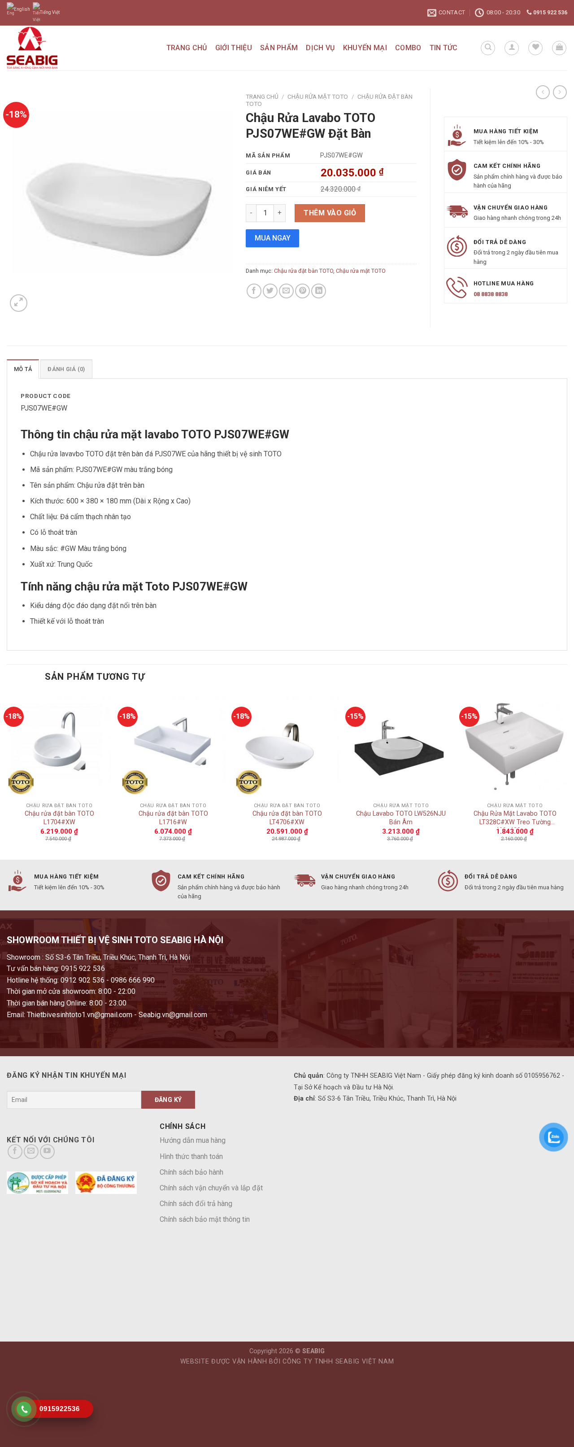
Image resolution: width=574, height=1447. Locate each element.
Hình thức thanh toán (191, 1156)
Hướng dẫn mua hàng (193, 1140)
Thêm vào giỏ (330, 213)
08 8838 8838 (491, 294)
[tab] (23, 368)
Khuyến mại (365, 48)
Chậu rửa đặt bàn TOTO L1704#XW (59, 818)
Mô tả (23, 369)
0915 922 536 (549, 12)
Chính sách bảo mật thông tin (205, 1219)
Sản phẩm (279, 48)
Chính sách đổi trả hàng (196, 1203)
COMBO (408, 48)
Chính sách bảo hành (191, 1172)
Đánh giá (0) (66, 369)
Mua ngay (273, 238)
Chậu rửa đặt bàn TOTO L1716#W (173, 818)
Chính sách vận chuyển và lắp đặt (211, 1188)
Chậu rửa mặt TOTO (317, 96)
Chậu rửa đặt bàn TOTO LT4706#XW (287, 818)
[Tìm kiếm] (488, 48)
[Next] (567, 775)
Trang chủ (186, 48)
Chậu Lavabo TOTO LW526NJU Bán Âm (401, 818)
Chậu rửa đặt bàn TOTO (303, 270)
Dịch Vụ (320, 48)
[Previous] (7, 775)
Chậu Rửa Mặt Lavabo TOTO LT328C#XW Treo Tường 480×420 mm (515, 819)
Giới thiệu (233, 48)
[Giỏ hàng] (559, 48)
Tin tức (444, 48)
